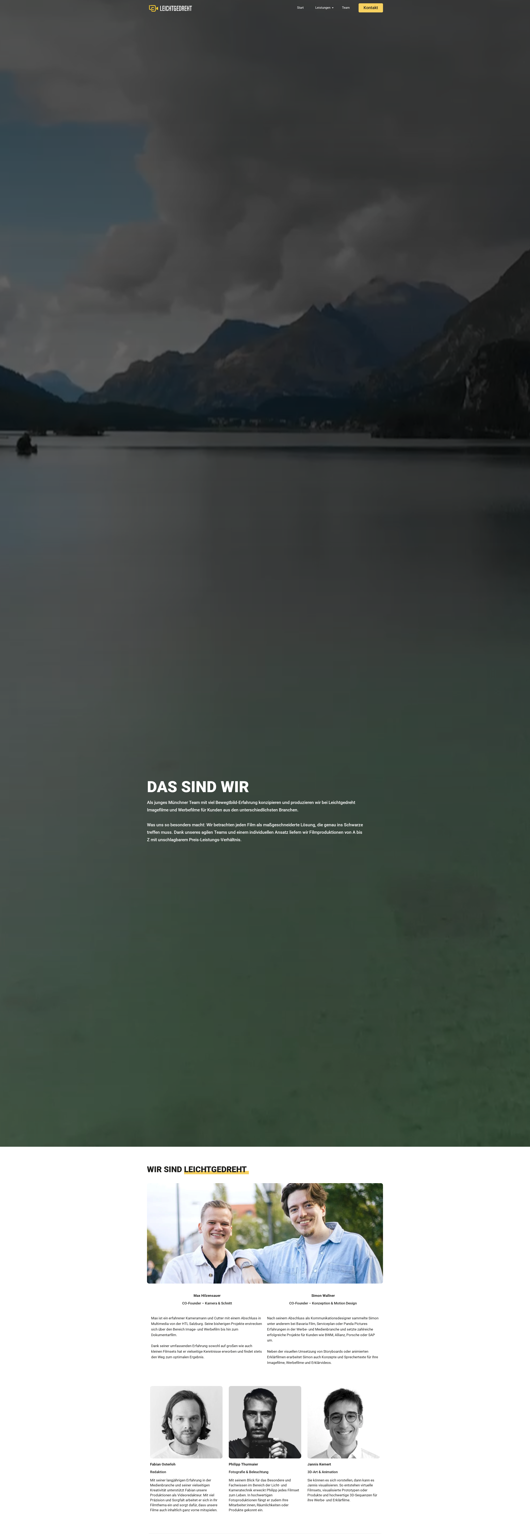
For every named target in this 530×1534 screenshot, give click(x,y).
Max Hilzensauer (207, 1295)
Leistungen (322, 8)
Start (300, 8)
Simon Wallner (323, 1295)
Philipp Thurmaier (243, 1464)
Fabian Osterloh (163, 1464)
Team (346, 8)
